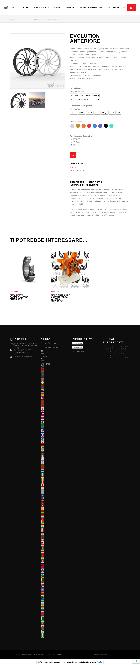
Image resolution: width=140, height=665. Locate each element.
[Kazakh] (54, 492)
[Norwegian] (54, 545)
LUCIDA (76, 139)
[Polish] (54, 553)
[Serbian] (54, 571)
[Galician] (54, 440)
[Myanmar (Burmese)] (54, 540)
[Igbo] (54, 474)
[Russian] (54, 563)
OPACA (76, 142)
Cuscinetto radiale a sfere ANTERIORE (19, 297)
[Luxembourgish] (54, 516)
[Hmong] (54, 466)
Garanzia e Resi (78, 351)
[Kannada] (54, 490)
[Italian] (54, 482)
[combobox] (77, 92)
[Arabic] (54, 374)
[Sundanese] (54, 595)
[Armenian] (54, 377)
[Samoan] (54, 566)
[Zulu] (54, 637)
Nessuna (76, 145)
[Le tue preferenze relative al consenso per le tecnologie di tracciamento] (136, 661)
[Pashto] (54, 548)
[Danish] (54, 416)
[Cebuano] (54, 398)
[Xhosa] (54, 629)
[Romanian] (54, 561)
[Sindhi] (54, 579)
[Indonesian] (54, 477)
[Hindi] (54, 464)
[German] (54, 445)
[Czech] (54, 414)
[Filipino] (54, 429)
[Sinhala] (54, 582)
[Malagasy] (54, 521)
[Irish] (54, 479)
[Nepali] (54, 542)
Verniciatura (76, 88)
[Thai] (54, 611)
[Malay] (54, 524)
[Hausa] (54, 456)
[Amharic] (54, 372)
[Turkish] (54, 613)
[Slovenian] (54, 587)
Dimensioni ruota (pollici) (81, 106)
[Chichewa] (54, 401)
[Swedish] (54, 600)
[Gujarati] (54, 450)
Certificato (95, 182)
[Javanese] (54, 487)
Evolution (35, 19)
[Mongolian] (54, 537)
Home (12, 19)
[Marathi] (54, 534)
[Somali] (54, 590)
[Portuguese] (54, 555)
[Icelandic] (54, 471)
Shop (22, 19)
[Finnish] (54, 432)
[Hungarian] (54, 469)
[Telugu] (54, 608)
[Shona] (54, 576)
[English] (54, 422)
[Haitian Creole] (54, 453)
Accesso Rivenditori (48, 343)
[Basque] (54, 382)
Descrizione (77, 182)
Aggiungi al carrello (98, 155)
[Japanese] (54, 485)
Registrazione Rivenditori (50, 347)
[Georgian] (54, 443)
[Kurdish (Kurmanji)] (54, 500)
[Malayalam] (54, 527)
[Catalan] (54, 395)
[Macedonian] (54, 519)
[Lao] (54, 506)
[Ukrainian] (54, 616)
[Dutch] (54, 419)
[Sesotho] (54, 574)
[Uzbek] (54, 621)
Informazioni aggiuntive (84, 185)
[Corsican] (54, 408)
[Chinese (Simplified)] (54, 403)
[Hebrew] (54, 461)
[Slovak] (54, 584)
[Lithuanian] (54, 513)
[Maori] (54, 532)
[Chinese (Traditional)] (54, 406)
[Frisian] (54, 437)
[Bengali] (54, 387)
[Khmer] (54, 495)
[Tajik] (54, 603)
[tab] (79, 182)
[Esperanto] (54, 424)
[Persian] (54, 550)
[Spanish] (54, 592)
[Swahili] (54, 597)
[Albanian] (54, 369)
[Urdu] (54, 618)
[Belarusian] (54, 385)
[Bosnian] (54, 390)
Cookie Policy (78, 347)
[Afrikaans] (54, 366)
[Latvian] (54, 511)
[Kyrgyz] (54, 503)
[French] (54, 435)
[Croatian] (54, 411)
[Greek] (54, 448)
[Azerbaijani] (54, 379)
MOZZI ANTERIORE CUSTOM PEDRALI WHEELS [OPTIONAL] (60, 298)
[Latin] (54, 508)
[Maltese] (54, 529)
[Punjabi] (54, 558)
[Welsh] (54, 626)
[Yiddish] (54, 632)
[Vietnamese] (54, 624)
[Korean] (54, 498)
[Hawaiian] (54, 458)
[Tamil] (54, 605)
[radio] (74, 95)
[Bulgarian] (54, 393)
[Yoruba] (54, 634)
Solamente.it (104, 654)
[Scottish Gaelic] (54, 569)
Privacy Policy (78, 343)
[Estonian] (54, 427)
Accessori (14, 292)
